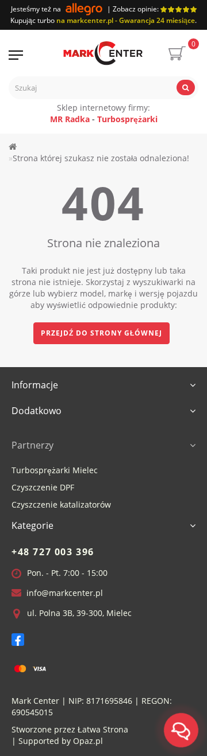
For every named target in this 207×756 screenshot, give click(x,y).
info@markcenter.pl (64, 592)
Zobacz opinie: (136, 9)
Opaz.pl (88, 740)
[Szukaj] (186, 87)
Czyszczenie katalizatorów (61, 504)
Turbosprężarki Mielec (55, 470)
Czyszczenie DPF (43, 487)
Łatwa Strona (103, 729)
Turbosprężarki (127, 119)
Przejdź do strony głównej (101, 333)
